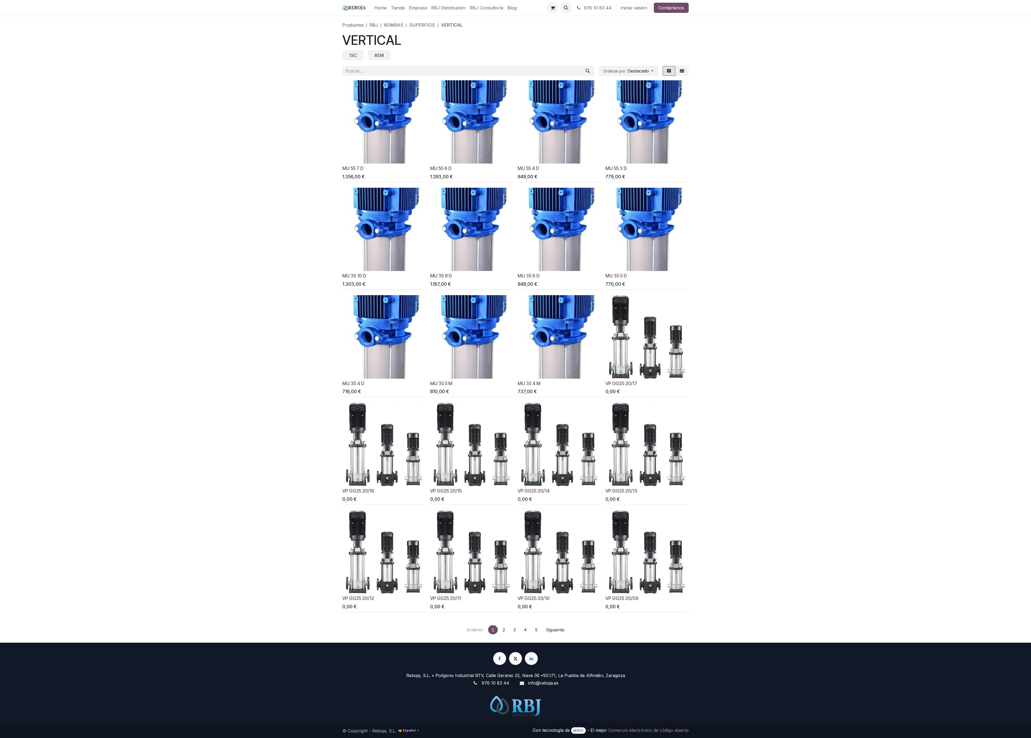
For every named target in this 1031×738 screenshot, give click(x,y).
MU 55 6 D (441, 168)
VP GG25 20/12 (358, 598)
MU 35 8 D (441, 275)
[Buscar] (587, 71)
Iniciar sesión (633, 7)
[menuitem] (380, 7)
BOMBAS (393, 25)
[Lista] (682, 71)
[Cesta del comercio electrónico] (552, 7)
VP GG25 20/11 (445, 598)
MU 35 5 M (441, 383)
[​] (499, 658)
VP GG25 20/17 (621, 383)
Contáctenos (671, 7)
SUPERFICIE (422, 25)
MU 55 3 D (616, 168)
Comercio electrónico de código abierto (648, 730)
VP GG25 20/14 (534, 491)
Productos (353, 25)
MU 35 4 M (529, 383)
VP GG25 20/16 (358, 491)
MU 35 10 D (354, 275)
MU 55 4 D (528, 168)
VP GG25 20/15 (446, 491)
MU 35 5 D (616, 275)
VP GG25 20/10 (534, 598)
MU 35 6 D (529, 275)
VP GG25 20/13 (621, 491)
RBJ (373, 25)
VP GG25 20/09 (621, 598)
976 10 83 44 (597, 7)
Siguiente (555, 629)
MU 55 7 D (353, 168)
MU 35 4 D (353, 383)
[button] (566, 7)
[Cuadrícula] (669, 71)
